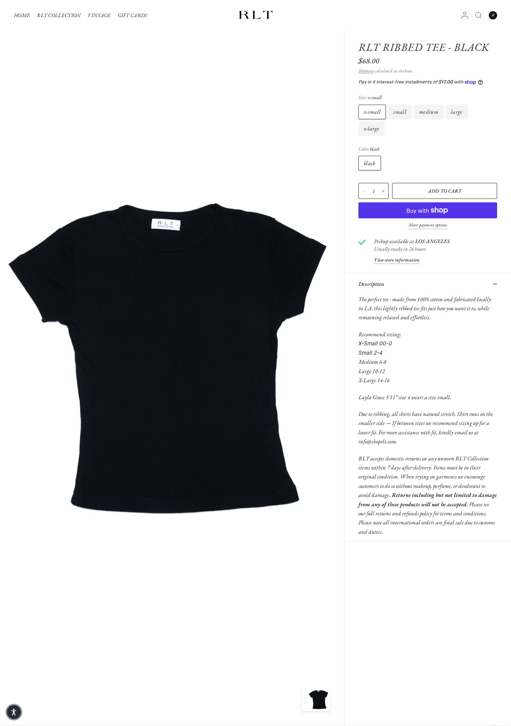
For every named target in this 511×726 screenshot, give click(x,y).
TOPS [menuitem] (45, 56)
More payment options (427, 225)
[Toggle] (305, 699)
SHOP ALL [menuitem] (50, 130)
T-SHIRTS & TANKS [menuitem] (61, 45)
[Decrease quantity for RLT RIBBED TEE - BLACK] (364, 191)
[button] (14, 712)
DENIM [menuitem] (48, 77)
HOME (22, 15)
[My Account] (465, 15)
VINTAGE (99, 15)
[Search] (478, 15)
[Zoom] (172, 362)
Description (371, 284)
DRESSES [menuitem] (49, 98)
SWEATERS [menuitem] (52, 66)
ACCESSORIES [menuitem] (55, 119)
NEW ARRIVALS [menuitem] (58, 35)
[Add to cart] (444, 191)
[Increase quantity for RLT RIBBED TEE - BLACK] (383, 191)
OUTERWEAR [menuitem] (55, 109)
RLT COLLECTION (59, 15)
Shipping (366, 71)
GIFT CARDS (132, 15)
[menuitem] (23, 15)
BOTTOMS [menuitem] (51, 87)
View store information (397, 260)
